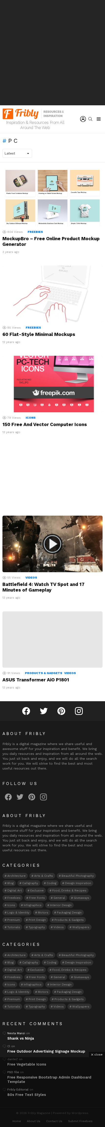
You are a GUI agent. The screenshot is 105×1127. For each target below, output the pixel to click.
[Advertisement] (52, 52)
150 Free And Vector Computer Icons (44, 424)
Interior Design (61, 905)
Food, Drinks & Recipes (69, 890)
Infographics (33, 905)
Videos (31, 577)
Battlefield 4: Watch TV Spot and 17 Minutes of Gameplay (43, 587)
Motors (43, 912)
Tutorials (13, 927)
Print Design (37, 920)
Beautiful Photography (78, 876)
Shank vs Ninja (20, 1038)
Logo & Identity (18, 912)
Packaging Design (69, 912)
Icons (31, 417)
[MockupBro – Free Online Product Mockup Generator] (52, 198)
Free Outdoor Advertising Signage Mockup (46, 1051)
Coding (51, 883)
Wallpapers (80, 927)
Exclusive (37, 890)
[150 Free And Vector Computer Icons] (52, 384)
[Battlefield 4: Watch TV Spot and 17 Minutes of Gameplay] (52, 544)
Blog (10, 883)
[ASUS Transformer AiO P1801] (52, 639)
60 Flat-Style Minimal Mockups (38, 334)
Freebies (35, 232)
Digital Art (14, 890)
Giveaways (81, 898)
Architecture (16, 876)
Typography (37, 927)
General (59, 898)
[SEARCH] (90, 119)
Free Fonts (37, 898)
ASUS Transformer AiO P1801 (35, 680)
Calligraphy (30, 883)
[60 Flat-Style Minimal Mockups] (52, 294)
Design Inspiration (78, 883)
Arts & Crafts (43, 876)
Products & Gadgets (43, 673)
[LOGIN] (83, 119)
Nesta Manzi (16, 1033)
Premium (13, 920)
